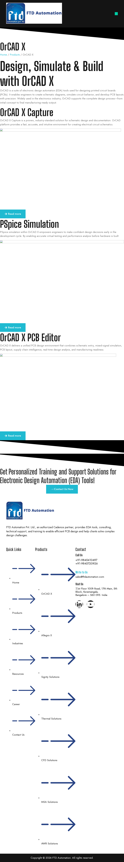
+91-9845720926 (86, 563)
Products (15, 55)
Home (3, 55)
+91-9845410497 (86, 560)
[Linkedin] (79, 604)
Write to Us (81, 572)
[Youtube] (90, 604)
